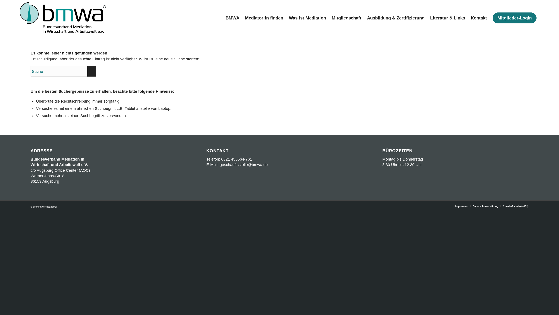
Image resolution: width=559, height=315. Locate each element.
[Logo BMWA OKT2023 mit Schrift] (63, 18)
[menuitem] (232, 18)
